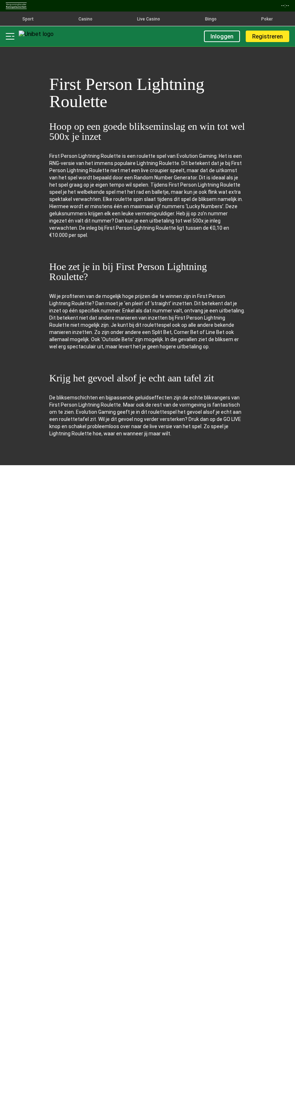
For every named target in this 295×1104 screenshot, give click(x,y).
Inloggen (221, 36)
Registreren (267, 36)
